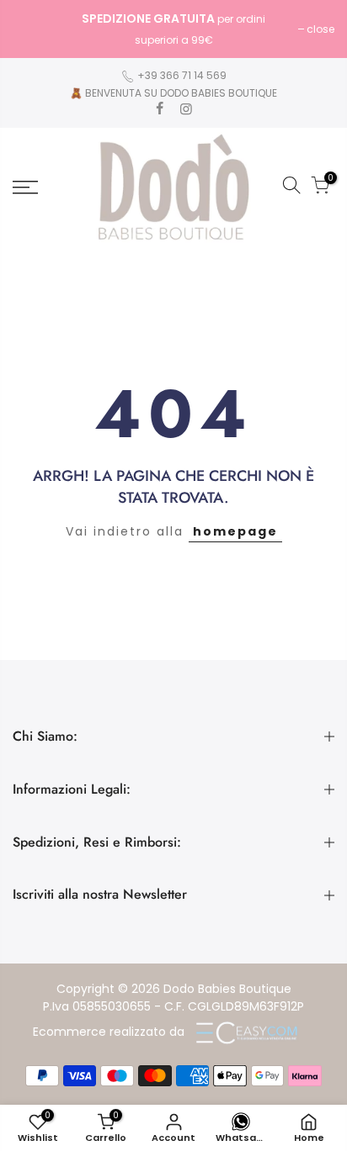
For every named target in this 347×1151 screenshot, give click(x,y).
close (35, 29)
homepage (235, 531)
